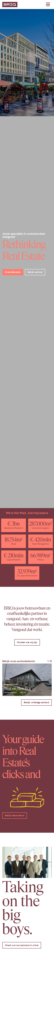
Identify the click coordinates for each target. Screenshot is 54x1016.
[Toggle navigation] (48, 4)
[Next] (47, 680)
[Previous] (6, 680)
